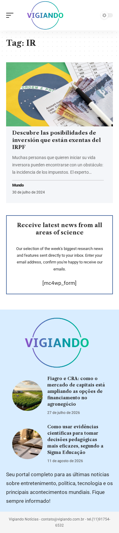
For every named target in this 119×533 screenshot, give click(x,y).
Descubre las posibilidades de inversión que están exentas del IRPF (56, 140)
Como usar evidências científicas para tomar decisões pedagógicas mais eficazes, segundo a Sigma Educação (75, 439)
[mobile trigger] (11, 15)
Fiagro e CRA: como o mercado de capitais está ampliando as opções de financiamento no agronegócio (76, 391)
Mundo (18, 185)
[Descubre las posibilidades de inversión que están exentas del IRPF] (59, 94)
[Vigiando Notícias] (46, 15)
